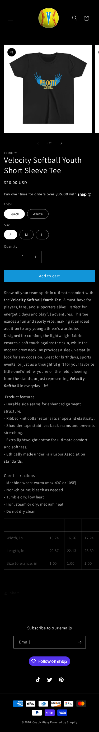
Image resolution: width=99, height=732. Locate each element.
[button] (10, 18)
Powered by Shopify (63, 722)
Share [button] (15, 592)
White (38, 214)
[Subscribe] (80, 642)
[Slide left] (38, 143)
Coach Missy (41, 722)
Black (14, 214)
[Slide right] (61, 143)
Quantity (10, 246)
